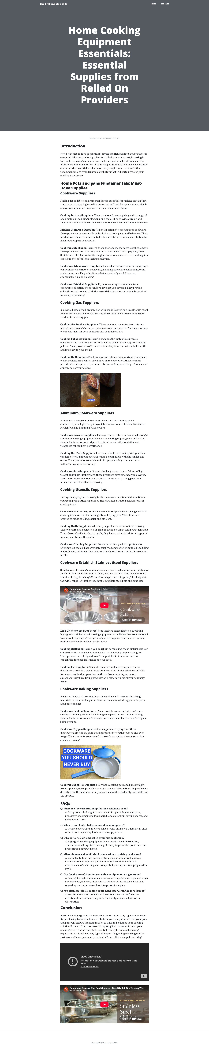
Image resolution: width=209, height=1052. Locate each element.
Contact (165, 4)
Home (153, 4)
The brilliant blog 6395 (53, 4)
